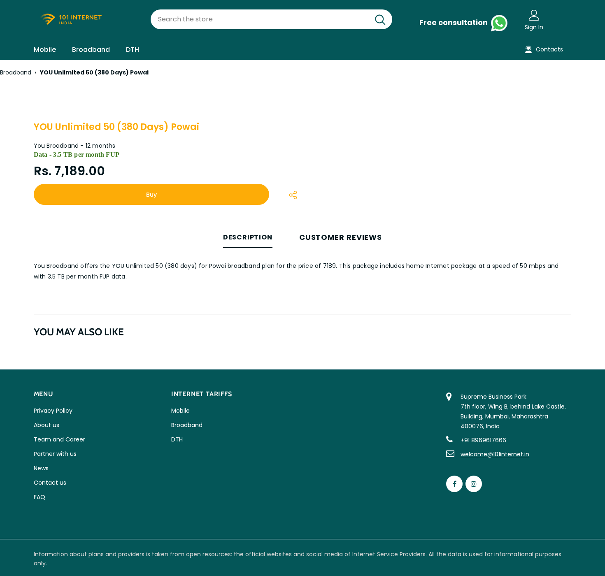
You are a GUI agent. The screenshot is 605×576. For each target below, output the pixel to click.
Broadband (15, 72)
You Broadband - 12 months (75, 146)
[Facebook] (454, 484)
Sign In (534, 27)
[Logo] (86, 19)
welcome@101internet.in (495, 454)
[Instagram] (473, 484)
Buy (151, 194)
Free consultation (454, 22)
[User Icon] (534, 15)
